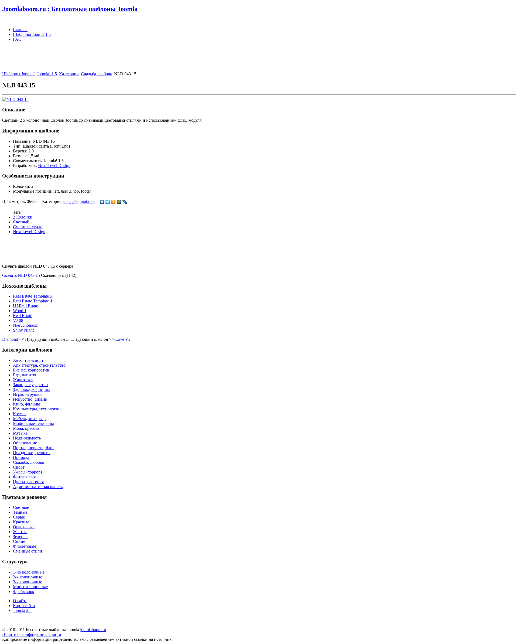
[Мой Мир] (119, 201)
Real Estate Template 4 (32, 301)
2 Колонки (22, 217)
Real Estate (22, 315)
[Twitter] (108, 201)
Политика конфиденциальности (31, 634)
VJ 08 (18, 320)
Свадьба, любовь (96, 73)
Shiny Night (23, 330)
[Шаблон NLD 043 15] (15, 99)
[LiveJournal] (125, 201)
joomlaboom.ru (93, 629)
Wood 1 (19, 310)
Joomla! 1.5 (47, 73)
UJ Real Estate (25, 306)
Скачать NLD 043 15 (21, 275)
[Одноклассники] (113, 201)
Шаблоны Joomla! (18, 73)
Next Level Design (54, 165)
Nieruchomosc (25, 325)
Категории (69, 73)
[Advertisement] (100, 58)
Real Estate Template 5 (32, 296)
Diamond (10, 339)
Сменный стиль (27, 226)
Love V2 (123, 339)
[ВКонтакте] (102, 201)
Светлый (21, 222)
